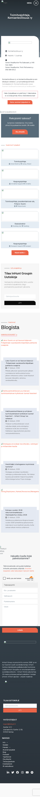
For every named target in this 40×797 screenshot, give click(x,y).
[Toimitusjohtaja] (20, 154)
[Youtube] (27, 772)
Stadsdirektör (20, 224)
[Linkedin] (8, 772)
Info (4, 742)
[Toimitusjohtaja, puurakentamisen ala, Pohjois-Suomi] (20, 194)
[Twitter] (12, 772)
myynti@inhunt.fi (9, 724)
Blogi (4, 752)
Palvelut (5, 747)
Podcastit (6, 754)
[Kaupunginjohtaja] (20, 174)
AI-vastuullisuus (8, 766)
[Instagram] (22, 772)
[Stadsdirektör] (20, 216)
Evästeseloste (7, 764)
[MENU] (36, 3)
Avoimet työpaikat (9, 750)
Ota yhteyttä (7, 759)
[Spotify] (32, 772)
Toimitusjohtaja (20, 162)
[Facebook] (17, 772)
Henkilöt (5, 745)
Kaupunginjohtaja (20, 182)
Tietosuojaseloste (9, 761)
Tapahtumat (7, 757)
